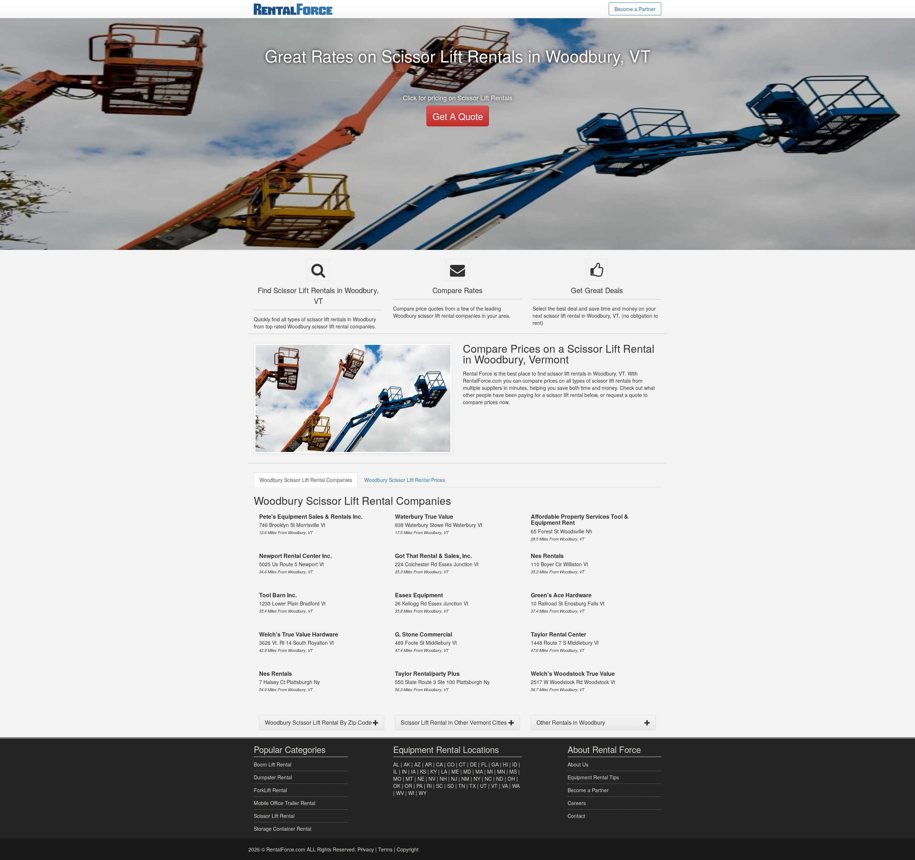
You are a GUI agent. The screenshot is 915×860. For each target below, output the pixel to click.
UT (483, 785)
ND (499, 778)
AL (396, 764)
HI (505, 764)
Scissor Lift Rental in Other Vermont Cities (454, 722)
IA (413, 771)
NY (477, 778)
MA (479, 771)
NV (432, 778)
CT (462, 764)
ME (455, 771)
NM (465, 778)
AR (428, 764)
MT (409, 778)
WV (400, 792)
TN (461, 785)
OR (408, 785)
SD (450, 785)
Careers (577, 802)
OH (511, 778)
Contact (576, 815)
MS (513, 771)
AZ (417, 764)
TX (472, 785)
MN (501, 771)
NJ (454, 778)
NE (420, 778)
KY (433, 771)
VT (494, 785)
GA (495, 764)
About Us (578, 764)
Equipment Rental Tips (593, 777)
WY (422, 792)
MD (467, 771)
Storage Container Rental (282, 828)
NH (443, 778)
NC (488, 778)
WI (411, 792)
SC (439, 785)
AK (407, 764)
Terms (385, 849)
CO (451, 764)
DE (473, 764)
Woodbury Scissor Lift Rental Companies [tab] (305, 479)
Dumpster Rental (273, 777)
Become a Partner (635, 8)
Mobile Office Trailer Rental (284, 802)
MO (397, 778)
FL (484, 764)
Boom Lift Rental (272, 764)
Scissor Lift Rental (274, 815)
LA (444, 771)
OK (396, 785)
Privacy (365, 849)
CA (439, 764)
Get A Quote (457, 115)
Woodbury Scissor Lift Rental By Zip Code (318, 722)
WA (516, 785)
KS (423, 771)
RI (429, 785)
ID (514, 764)
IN (404, 771)
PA (419, 785)
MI (490, 771)
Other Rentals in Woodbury (570, 722)
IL (395, 771)
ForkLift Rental (270, 790)
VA (505, 785)
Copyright (408, 849)
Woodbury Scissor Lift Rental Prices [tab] (404, 479)
